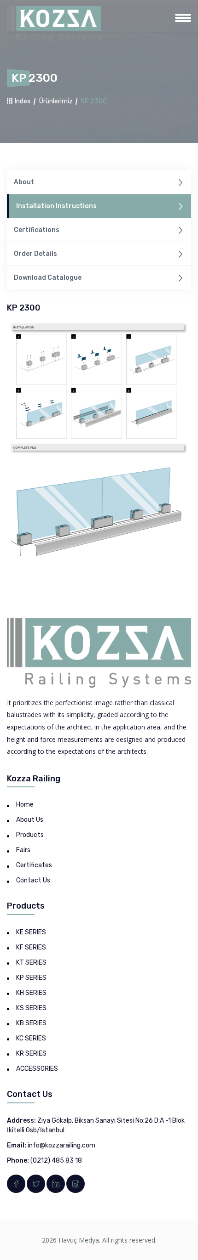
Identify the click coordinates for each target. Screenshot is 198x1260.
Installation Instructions (56, 206)
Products (30, 835)
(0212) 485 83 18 (56, 1160)
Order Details (35, 254)
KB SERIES (31, 1023)
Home (25, 804)
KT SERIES (31, 962)
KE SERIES (31, 932)
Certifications (36, 230)
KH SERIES (31, 993)
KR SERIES (31, 1053)
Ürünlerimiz (56, 101)
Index (22, 101)
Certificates (34, 865)
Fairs (23, 850)
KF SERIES (31, 947)
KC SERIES (31, 1038)
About (24, 182)
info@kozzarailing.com (61, 1145)
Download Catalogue (48, 278)
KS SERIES (31, 1008)
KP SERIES (31, 978)
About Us (29, 820)
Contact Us (33, 880)
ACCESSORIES (37, 1069)
